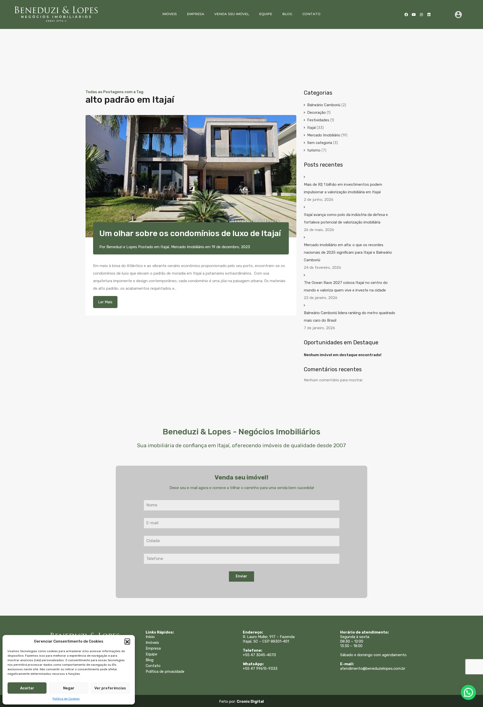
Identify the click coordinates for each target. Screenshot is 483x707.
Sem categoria (319, 142)
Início (150, 637)
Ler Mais (105, 302)
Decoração (316, 112)
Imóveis (169, 14)
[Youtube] (414, 14)
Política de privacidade (165, 671)
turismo (313, 150)
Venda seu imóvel (231, 14)
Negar (68, 688)
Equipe (265, 14)
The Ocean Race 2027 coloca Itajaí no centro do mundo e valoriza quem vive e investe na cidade (346, 286)
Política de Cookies (66, 698)
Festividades (318, 120)
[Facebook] (406, 14)
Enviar (241, 576)
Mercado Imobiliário (187, 247)
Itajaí (164, 247)
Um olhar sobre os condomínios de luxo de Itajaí (190, 233)
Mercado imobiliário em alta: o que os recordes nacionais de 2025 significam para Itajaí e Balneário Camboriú (348, 252)
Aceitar (27, 688)
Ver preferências (110, 688)
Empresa (195, 14)
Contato (311, 14)
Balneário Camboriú (323, 105)
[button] (127, 641)
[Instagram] (421, 14)
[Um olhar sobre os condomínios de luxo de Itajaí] (191, 176)
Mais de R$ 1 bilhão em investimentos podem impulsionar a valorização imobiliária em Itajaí (343, 188)
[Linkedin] (429, 14)
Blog (287, 14)
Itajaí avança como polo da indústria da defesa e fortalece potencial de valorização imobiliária (346, 218)
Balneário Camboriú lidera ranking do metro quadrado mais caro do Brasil (349, 317)
